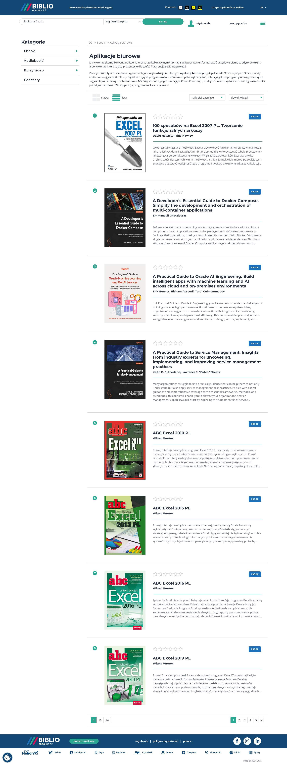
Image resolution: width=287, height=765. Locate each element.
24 (107, 720)
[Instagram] (248, 741)
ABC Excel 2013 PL (172, 508)
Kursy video (34, 70)
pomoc (187, 741)
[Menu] (262, 23)
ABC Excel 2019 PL (172, 658)
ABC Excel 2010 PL (172, 433)
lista (124, 97)
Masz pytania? (238, 23)
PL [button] (262, 7)
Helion (57, 752)
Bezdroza (120, 752)
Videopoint (215, 752)
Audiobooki (34, 61)
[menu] (125, 142)
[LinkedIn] (259, 741)
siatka (105, 97)
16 (99, 720)
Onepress (191, 752)
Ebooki (30, 51)
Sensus (169, 752)
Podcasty (32, 80)
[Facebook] (238, 741)
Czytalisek (147, 752)
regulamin (141, 741)
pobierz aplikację (84, 741)
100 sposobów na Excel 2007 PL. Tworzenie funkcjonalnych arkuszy (198, 128)
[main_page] (90, 42)
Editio (237, 752)
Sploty (256, 752)
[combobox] (125, 22)
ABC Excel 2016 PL (172, 583)
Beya (101, 752)
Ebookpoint (80, 752)
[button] (58, 51)
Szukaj (163, 21)
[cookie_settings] (7, 758)
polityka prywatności (165, 741)
